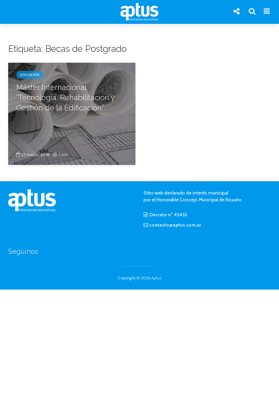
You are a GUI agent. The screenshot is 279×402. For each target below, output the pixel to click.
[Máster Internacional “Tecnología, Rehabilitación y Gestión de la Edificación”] (71, 113)
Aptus (156, 277)
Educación (29, 75)
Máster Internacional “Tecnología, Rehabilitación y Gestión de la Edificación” (65, 97)
